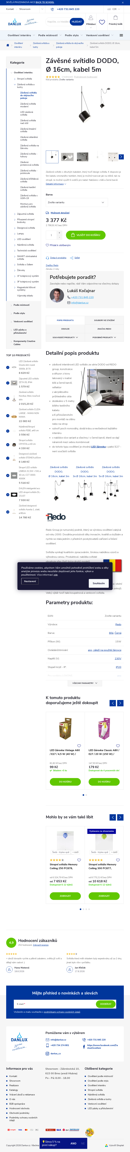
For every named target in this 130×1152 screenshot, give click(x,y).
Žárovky (21, 270)
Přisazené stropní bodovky (25, 221)
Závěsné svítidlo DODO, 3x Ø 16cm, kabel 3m (85, 471)
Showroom (24, 9)
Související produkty (64, 337)
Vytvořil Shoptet (116, 1145)
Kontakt (10, 9)
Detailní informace (55, 183)
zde (56, 574)
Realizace (14, 1085)
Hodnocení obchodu (19, 1108)
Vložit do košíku (88, 235)
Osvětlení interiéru (23, 72)
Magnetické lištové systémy (26, 289)
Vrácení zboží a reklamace (22, 1094)
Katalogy (13, 1090)
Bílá (111, 633)
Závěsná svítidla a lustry (25, 86)
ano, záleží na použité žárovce (104, 650)
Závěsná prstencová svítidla (29, 163)
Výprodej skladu (25, 295)
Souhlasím (99, 583)
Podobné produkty (103, 337)
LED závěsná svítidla (26, 113)
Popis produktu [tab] (65, 320)
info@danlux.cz (79, 302)
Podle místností (21, 305)
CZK (115, 9)
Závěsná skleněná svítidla (29, 138)
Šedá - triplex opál (60, 852)
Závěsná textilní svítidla (28, 188)
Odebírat (105, 1004)
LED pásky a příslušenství (20, 331)
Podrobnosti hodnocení (85, 77)
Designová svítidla (26, 227)
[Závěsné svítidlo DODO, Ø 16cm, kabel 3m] (59, 490)
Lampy (20, 233)
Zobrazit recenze (41, 945)
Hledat (77, 21)
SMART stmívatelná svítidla (27, 258)
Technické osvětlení (26, 250)
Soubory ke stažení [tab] (104, 320)
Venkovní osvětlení (23, 321)
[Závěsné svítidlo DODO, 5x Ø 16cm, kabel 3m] (111, 490)
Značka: (52, 265)
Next (120, 703)
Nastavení (30, 581)
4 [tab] (89, 909)
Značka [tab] (104, 329)
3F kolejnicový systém (28, 281)
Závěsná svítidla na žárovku (29, 147)
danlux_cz (56, 1053)
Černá (118, 633)
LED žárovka (98, 447)
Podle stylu (19, 313)
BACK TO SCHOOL (45, 2)
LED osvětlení (24, 239)
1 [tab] (83, 795)
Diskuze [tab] (65, 329)
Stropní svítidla (24, 78)
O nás (12, 1099)
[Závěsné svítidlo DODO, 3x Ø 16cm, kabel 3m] (85, 490)
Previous (113, 703)
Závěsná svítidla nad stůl (28, 122)
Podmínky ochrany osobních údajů (23, 1119)
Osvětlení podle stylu (98, 1081)
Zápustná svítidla (25, 213)
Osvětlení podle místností (100, 1076)
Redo (118, 624)
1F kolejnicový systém (28, 275)
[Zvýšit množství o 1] (59, 233)
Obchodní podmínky (19, 1113)
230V (118, 658)
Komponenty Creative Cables (24, 343)
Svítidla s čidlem (25, 264)
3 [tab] (86, 909)
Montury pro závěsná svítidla (28, 205)
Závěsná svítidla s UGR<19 (29, 197)
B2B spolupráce (17, 1103)
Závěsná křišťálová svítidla (29, 180)
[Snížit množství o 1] (59, 237)
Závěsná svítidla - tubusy (28, 155)
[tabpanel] (65, 750)
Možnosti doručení (60, 212)
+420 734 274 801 (60, 1045)
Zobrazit (65, 896)
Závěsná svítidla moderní (28, 105)
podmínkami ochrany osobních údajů (62, 1011)
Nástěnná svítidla (25, 244)
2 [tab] (86, 795)
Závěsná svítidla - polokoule (28, 172)
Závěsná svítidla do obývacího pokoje (28, 95)
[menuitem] (21, 35)
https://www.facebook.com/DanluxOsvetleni (102, 1047)
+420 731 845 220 (82, 297)
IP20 (118, 667)
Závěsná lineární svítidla (28, 130)
